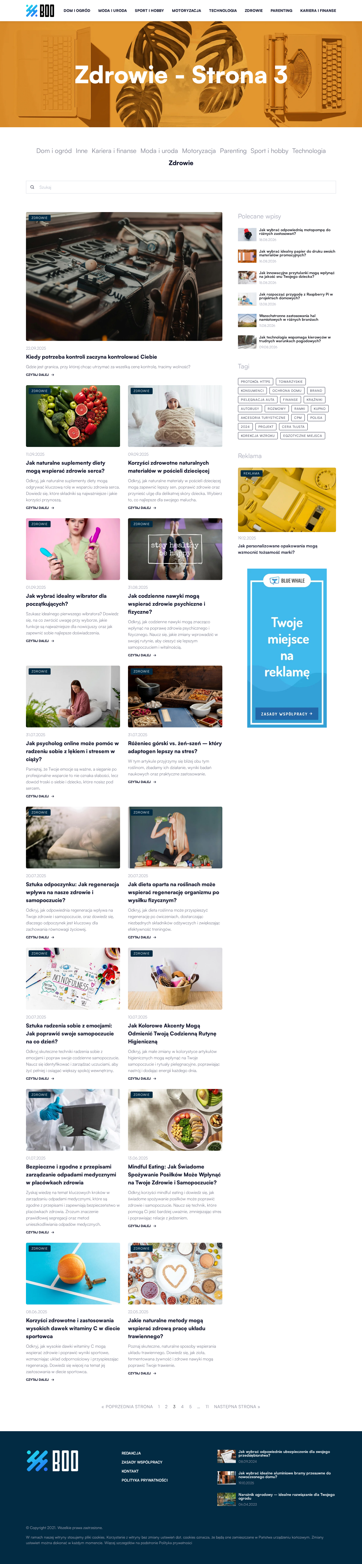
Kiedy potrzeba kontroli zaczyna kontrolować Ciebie (91, 356)
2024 (245, 427)
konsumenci (252, 391)
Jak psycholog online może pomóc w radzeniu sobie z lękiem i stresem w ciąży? (72, 751)
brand (316, 391)
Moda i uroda (112, 10)
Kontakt (130, 1471)
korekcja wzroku (258, 436)
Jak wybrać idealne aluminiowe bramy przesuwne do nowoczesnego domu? (285, 1475)
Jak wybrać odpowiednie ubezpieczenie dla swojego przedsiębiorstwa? (284, 1453)
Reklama (250, 456)
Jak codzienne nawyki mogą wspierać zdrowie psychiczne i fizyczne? (166, 603)
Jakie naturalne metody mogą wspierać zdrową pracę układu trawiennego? (166, 1328)
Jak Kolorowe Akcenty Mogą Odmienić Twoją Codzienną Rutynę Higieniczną (172, 1033)
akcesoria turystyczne (263, 418)
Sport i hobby (149, 10)
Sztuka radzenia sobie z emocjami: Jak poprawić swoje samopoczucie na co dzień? (70, 1033)
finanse (290, 400)
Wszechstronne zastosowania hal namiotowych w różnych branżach (288, 317)
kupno (320, 409)
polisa (316, 418)
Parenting (281, 10)
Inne (82, 151)
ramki (299, 409)
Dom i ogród (77, 10)
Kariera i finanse (318, 10)
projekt (265, 427)
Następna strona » (237, 1406)
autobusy (250, 409)
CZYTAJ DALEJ (37, 375)
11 (207, 1406)
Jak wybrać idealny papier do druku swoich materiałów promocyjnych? (297, 253)
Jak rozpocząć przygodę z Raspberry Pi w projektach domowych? (296, 296)
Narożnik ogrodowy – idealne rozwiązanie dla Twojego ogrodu (287, 1496)
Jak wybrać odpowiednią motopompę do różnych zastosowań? (294, 231)
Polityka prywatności (145, 1480)
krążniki (315, 400)
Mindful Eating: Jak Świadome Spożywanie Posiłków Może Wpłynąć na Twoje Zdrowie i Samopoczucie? (174, 1174)
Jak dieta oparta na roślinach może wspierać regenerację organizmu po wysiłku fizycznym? (173, 892)
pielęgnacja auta (258, 400)
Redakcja (131, 1453)
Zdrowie (254, 10)
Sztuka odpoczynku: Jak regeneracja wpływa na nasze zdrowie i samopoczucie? (72, 892)
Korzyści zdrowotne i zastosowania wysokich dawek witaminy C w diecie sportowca (73, 1328)
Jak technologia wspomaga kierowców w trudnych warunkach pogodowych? (295, 339)
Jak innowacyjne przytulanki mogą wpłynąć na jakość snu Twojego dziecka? (297, 274)
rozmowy (277, 409)
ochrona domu (287, 391)
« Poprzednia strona (127, 1406)
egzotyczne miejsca (302, 436)
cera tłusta (293, 427)
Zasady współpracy (142, 1462)
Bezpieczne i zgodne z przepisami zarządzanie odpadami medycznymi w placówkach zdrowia (71, 1174)
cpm (298, 418)
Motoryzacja (186, 10)
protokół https (255, 382)
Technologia (223, 10)
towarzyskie (291, 382)
